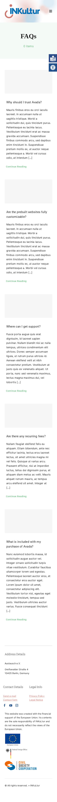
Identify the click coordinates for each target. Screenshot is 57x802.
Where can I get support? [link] (23, 326)
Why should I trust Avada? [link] (24, 102)
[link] (53, 67)
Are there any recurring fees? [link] (26, 436)
